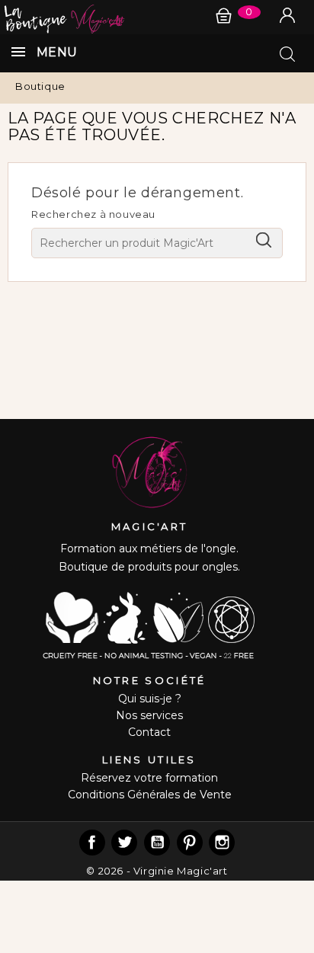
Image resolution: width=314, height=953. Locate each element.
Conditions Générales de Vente (150, 794)
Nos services (149, 715)
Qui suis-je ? (149, 698)
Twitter (124, 842)
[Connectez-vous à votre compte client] (287, 15)
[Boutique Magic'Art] (157, 17)
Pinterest (190, 842)
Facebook (92, 842)
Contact (149, 732)
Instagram (222, 842)
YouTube (157, 842)
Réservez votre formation (149, 778)
